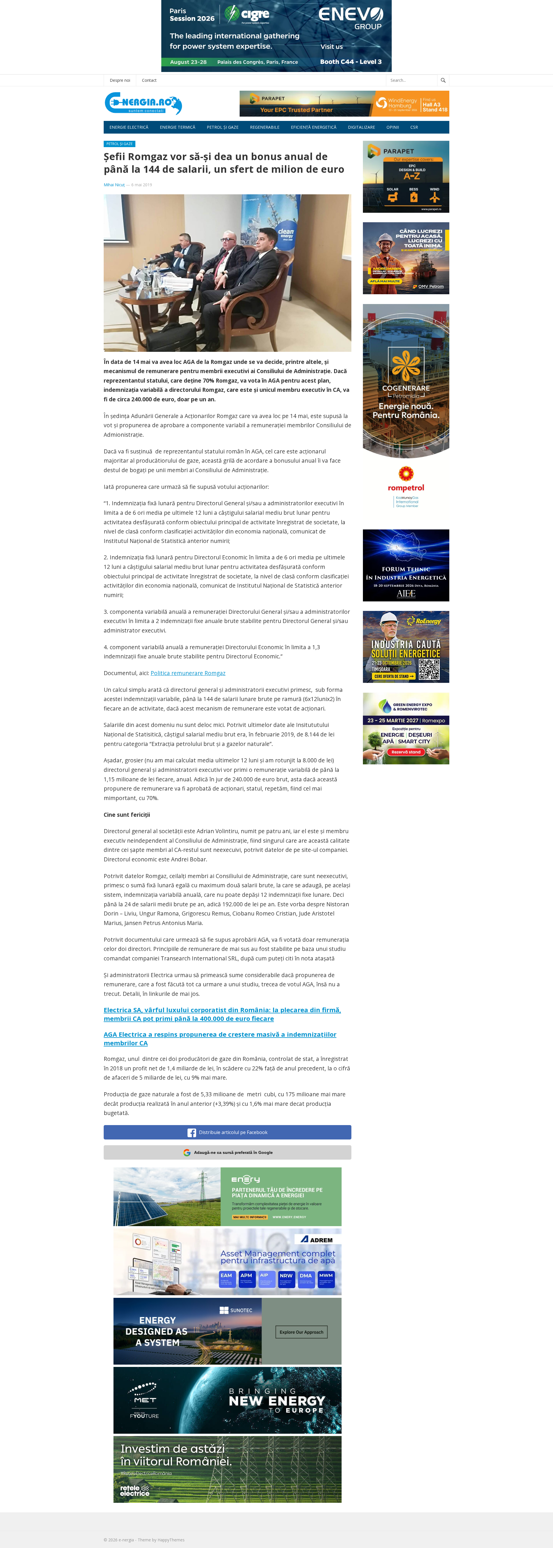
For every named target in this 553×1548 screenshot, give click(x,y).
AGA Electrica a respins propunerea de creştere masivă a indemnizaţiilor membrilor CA (220, 1038)
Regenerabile (264, 127)
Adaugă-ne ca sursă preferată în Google (233, 1152)
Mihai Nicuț (114, 184)
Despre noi (120, 80)
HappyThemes (171, 1540)
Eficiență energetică (313, 127)
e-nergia (126, 1540)
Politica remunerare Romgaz (188, 673)
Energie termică (177, 127)
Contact (149, 80)
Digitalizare (361, 127)
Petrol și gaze (222, 127)
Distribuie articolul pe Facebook (233, 1132)
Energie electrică (128, 127)
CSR (414, 127)
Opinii (393, 127)
